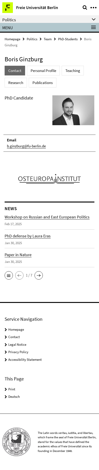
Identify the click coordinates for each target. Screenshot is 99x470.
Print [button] (11, 389)
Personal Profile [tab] (43, 70)
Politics (32, 39)
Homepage (12, 39)
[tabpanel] (49, 123)
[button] (9, 275)
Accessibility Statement (25, 359)
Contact (14, 337)
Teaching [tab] (72, 70)
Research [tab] (15, 82)
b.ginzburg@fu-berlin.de (26, 146)
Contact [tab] (14, 70)
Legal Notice (17, 344)
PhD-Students (68, 39)
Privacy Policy (18, 352)
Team (48, 39)
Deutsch (14, 396)
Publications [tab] (42, 82)
